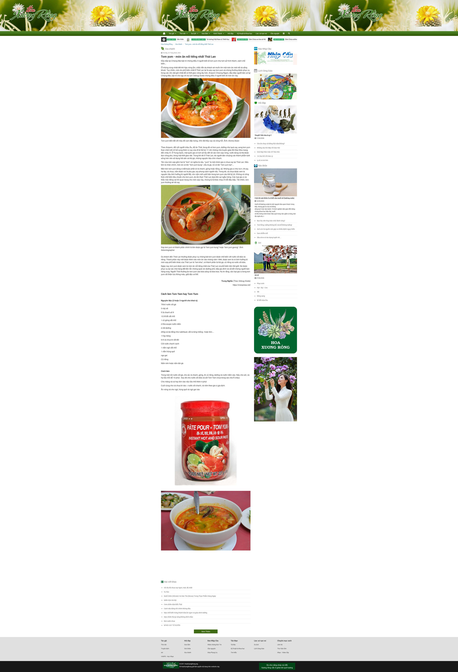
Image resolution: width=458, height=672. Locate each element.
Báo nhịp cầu (207, 39)
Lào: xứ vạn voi (261, 33)
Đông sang (261, 296)
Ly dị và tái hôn (262, 160)
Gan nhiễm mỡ (262, 233)
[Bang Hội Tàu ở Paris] (271, 39)
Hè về (257, 275)
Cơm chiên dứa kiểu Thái (173, 604)
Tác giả (164, 640)
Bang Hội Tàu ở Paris (289, 39)
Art (259, 242)
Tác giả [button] (172, 33)
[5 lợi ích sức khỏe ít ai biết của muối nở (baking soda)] (275, 182)
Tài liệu (233, 644)
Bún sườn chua (169, 621)
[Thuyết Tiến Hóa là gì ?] (275, 119)
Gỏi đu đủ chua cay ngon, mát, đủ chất (178, 587)
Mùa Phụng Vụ (212, 652)
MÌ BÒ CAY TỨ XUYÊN (172, 625)
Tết (258, 292)
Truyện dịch (165, 648)
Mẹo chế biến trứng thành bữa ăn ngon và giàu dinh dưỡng (185, 613)
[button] (283, 33)
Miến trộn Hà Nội (170, 600)
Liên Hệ (279, 644)
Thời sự (278, 39)
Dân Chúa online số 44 (258, 39)
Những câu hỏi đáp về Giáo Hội (268, 148)
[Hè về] (275, 259)
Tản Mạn (234, 640)
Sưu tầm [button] (205, 33)
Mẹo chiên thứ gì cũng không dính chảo (178, 617)
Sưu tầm (187, 644)
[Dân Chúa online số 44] (235, 39)
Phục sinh (260, 283)
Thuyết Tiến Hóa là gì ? (263, 135)
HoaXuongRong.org (191, 664)
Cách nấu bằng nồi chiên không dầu (177, 608)
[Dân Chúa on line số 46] (199, 39)
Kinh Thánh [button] (218, 33)
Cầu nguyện (275, 33)
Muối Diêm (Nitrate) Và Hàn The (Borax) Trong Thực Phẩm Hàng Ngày (190, 596)
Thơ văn (164, 644)
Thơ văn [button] (183, 33)
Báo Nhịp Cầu (264, 48)
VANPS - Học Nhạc (167, 656)
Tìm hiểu (234, 652)
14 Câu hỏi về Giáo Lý (265, 156)
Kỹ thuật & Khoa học (244, 33)
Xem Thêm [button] (205, 631)
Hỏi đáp (230, 33)
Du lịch (256, 644)
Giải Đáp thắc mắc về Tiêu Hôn (268, 152)
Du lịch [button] (194, 33)
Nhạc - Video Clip (283, 652)
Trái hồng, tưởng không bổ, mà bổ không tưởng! (274, 225)
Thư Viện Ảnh (281, 648)
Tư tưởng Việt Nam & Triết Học (183, 39)
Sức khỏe (262, 165)
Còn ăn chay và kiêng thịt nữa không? (271, 143)
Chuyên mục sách (284, 640)
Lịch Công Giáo (265, 70)
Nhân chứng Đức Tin (214, 644)
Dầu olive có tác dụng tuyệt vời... (269, 237)
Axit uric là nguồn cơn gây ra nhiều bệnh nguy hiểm (276, 229)
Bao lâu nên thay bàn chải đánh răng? (271, 221)
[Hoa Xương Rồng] (164, 33)
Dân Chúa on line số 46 (222, 39)
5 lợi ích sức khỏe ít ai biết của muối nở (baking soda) (274, 198)
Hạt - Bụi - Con (262, 287)
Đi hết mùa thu (262, 300)
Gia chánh (170, 48)
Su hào (166, 592)
